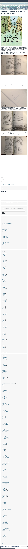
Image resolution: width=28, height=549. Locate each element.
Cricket (3, 399)
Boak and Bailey (4, 222)
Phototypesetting (4, 488)
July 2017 (3, 333)
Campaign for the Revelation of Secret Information (8, 383)
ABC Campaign (4, 359)
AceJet (3, 218)
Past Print (3, 238)
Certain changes (4, 386)
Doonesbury (4, 405)
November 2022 (4, 259)
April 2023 (3, 254)
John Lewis (3, 451)
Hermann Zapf (4, 435)
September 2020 (4, 289)
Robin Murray (4, 501)
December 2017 (4, 327)
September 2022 (4, 261)
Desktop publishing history (5, 404)
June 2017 (3, 334)
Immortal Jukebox (4, 229)
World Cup (3, 542)
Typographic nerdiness (5, 523)
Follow (3, 213)
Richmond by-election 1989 (5, 497)
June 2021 (3, 279)
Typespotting (4, 521)
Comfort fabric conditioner (5, 392)
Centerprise (4, 385)
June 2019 (3, 307)
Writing (3, 543)
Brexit (3, 379)
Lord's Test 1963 (4, 464)
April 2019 (3, 309)
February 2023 (4, 256)
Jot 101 (3, 231)
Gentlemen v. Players (5, 423)
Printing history (4, 491)
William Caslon (4, 536)
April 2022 (3, 267)
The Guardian (4, 515)
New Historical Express (5, 237)
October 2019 (4, 302)
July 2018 (3, 319)
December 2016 (4, 341)
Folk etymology (4, 419)
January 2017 (4, 340)
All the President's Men (5, 363)
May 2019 (3, 308)
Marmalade (3, 468)
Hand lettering (4, 431)
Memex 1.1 (3, 235)
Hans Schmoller (4, 432)
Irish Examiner (4, 444)
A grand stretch (4, 358)
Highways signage (4, 436)
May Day (3, 470)
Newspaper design (4, 476)
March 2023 (3, 255)
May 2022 (3, 266)
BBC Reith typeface (4, 366)
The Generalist (4, 244)
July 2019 (3, 306)
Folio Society (4, 418)
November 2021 (4, 273)
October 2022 (4, 260)
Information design (4, 443)
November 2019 (4, 301)
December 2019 (4, 300)
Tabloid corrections (4, 243)
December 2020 (4, 286)
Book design (2, 184)
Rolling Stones (4, 502)
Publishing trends (4, 495)
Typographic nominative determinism (7, 524)
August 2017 (4, 332)
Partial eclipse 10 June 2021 (6, 482)
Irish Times (3, 445)
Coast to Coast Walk (4, 389)
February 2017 (4, 339)
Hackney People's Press (5, 429)
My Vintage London (4, 236)
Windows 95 (4, 537)
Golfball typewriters (5, 424)
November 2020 (4, 287)
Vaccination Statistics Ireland (6, 531)
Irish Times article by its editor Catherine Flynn (16, 175)
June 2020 (3, 293)
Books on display (4, 377)
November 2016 (4, 342)
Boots (3, 378)
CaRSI (3, 384)
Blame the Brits (4, 370)
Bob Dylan (3, 372)
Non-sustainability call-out (5, 477)
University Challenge (5, 528)
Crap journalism (4, 397)
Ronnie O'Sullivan (4, 504)
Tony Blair (3, 516)
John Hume (3, 450)
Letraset (3, 458)
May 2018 (3, 321)
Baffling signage (4, 364)
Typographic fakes (4, 522)
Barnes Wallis (4, 365)
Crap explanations (4, 396)
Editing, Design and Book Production (7, 412)
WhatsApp (3, 534)
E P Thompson (4, 409)
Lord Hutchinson (4, 463)
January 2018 (4, 326)
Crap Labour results (5, 398)
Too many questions (5, 517)
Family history (4, 417)
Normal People (4, 478)
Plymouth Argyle (4, 490)
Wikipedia (3, 535)
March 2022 (3, 268)
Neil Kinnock (4, 475)
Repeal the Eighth (4, 496)
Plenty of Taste (14, 5)
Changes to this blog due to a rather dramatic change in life (21, 188)
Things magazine (4, 248)
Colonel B (3, 391)
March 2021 (3, 282)
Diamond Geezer (4, 225)
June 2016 (3, 347)
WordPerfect (4, 541)
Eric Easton (3, 416)
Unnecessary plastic (5, 529)
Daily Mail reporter (4, 224)
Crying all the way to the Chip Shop (7, 223)
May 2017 (3, 335)
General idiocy (4, 422)
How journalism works (5, 437)
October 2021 (4, 274)
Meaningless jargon (5, 471)
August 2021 (4, 276)
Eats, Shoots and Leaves (5, 411)
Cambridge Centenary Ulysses (11, 184)
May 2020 (3, 294)
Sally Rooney (4, 508)
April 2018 (3, 322)
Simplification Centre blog (5, 242)
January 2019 (4, 313)
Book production (6, 184)
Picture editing (4, 489)
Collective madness (4, 390)
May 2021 (3, 280)
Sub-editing (4, 510)
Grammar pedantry (4, 425)
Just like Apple (4, 455)
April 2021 (3, 281)
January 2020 (4, 299)
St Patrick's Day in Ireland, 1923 (6, 509)
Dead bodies (4, 403)
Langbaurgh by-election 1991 (6, 457)
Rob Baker (3, 498)
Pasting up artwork (4, 483)
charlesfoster (8, 15)
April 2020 (3, 295)
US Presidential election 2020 (6, 530)
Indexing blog (4, 230)
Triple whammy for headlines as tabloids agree (6, 188)
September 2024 (4, 253)
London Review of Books (5, 462)
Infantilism (3, 442)
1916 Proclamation (4, 357)
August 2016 (4, 345)
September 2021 (4, 275)
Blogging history (4, 371)
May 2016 (3, 348)
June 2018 (3, 320)
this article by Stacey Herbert (9, 170)
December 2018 (4, 314)
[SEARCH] (26, 1)
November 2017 (4, 328)
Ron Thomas (4, 503)
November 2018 (4, 315)
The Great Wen (4, 245)
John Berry (3, 449)
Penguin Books (4, 484)
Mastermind (4, 469)
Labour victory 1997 (5, 456)
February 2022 (4, 269)
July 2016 (3, 346)
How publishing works (5, 438)
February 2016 (4, 352)
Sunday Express (4, 511)
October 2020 (4, 288)
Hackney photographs (5, 430)
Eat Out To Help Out (4, 410)
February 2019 (4, 312)
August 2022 (4, 262)
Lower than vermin (4, 465)
